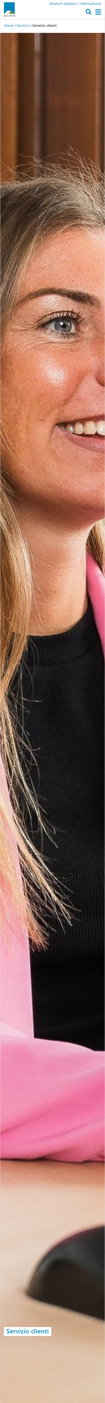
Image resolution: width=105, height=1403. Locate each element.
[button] (88, 13)
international (90, 3)
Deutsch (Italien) (62, 3)
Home (9, 25)
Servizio (23, 25)
